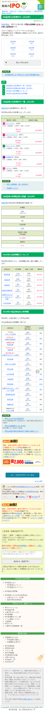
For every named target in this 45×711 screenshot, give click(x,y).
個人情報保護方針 (26, 709)
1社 (18, 302)
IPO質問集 (22, 546)
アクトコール (10, 146)
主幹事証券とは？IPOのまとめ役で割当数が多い (22, 75)
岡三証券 (10, 369)
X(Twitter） (22, 497)
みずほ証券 (7, 303)
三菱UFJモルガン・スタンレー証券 (7, 297)
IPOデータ (9, 624)
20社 (27, 378)
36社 (22, 211)
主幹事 (41, 328)
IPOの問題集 (9, 653)
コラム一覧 (9, 650)
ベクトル (9, 168)
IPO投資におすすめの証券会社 (16, 595)
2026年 (13, 42)
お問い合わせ (10, 657)
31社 (22, 228)
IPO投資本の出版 (11, 655)
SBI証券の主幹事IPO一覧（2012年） (19, 86)
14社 (18, 279)
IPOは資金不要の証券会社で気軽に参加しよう (22, 431)
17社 (18, 274)
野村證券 (7, 274)
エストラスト (10, 123)
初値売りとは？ (12, 188)
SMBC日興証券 (7, 290)
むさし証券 (10, 410)
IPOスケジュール (11, 608)
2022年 (13, 55)
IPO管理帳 (9, 614)
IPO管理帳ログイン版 (13, 617)
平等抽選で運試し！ (14, 640)
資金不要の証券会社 (14, 600)
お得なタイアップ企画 (15, 597)
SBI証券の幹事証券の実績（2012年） (19, 88)
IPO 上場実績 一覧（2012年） (18, 184)
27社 (27, 337)
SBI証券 (4, 24)
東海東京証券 (10, 394)
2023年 (31, 49)
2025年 (31, 42)
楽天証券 (10, 359)
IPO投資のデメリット (15, 587)
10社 (27, 394)
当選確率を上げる (11, 637)
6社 (28, 358)
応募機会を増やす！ (14, 642)
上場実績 (8, 621)
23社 (27, 353)
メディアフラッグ (12, 135)
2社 (18, 290)
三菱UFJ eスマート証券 (10, 355)
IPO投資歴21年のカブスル (26, 487)
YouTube (35, 497)
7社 (28, 363)
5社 (18, 284)
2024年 (13, 49)
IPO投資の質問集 (11, 591)
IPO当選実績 (9, 646)
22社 (27, 373)
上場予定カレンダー (12, 612)
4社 (28, 399)
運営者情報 (13, 709)
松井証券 (10, 345)
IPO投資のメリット (14, 585)
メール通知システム (12, 619)
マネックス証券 (10, 334)
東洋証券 (10, 399)
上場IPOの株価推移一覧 (13, 626)
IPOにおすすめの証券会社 (14, 418)
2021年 (31, 55)
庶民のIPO (39, 707)
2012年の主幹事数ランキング (17, 91)
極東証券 (10, 404)
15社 (27, 368)
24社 (27, 388)
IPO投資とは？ (10, 583)
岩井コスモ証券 (10, 364)
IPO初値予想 (9, 610)
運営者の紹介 (10, 648)
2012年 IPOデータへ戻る (25, 475)
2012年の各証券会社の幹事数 (17, 93)
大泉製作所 (9, 157)
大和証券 (7, 280)
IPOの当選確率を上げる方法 (15, 426)
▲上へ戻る (39, 481)
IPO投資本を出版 (32, 491)
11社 (27, 343)
